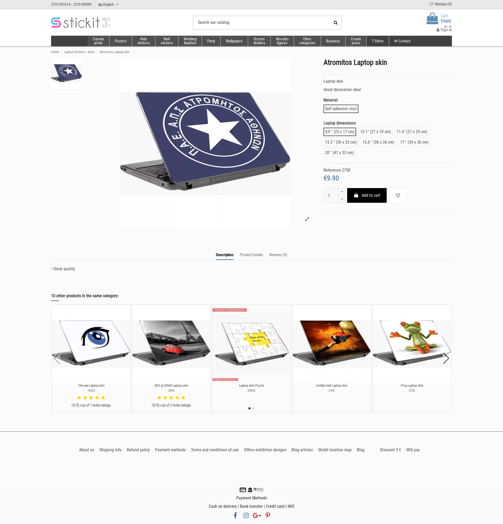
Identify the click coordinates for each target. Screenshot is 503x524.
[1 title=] (79, 398)
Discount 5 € (390, 449)
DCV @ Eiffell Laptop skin (171, 385)
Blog (360, 449)
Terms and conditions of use (215, 449)
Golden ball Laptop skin (331, 385)
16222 (91, 390)
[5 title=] (103, 398)
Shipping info (110, 449)
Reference (332, 170)
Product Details (251, 254)
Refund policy (138, 449)
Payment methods (170, 449)
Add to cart (371, 195)
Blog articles (302, 449)
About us (86, 449)
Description (224, 254)
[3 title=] (91, 398)
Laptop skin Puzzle (251, 385)
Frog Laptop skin (412, 385)
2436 (171, 390)
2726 (412, 390)
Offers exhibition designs (265, 449)
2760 (332, 390)
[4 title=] (97, 398)
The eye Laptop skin (91, 385)
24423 (251, 390)
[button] (307, 41)
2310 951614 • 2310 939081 (71, 4)
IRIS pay (413, 449)
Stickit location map (335, 449)
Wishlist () (443, 4)
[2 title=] (85, 398)
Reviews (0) (278, 254)
